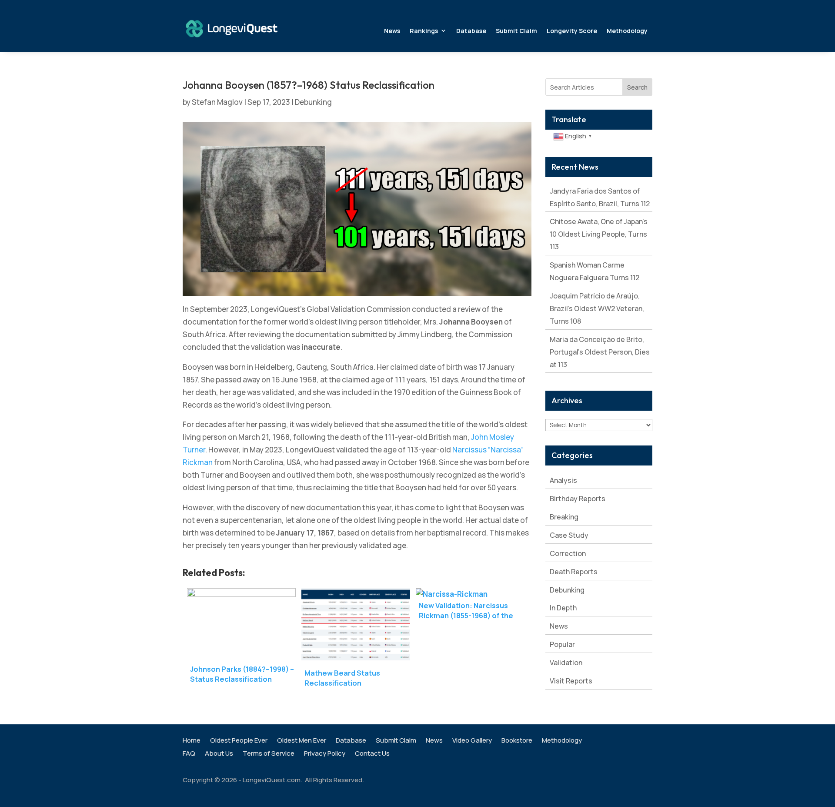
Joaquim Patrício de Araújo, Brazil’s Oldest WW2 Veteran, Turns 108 (597, 308)
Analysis (563, 480)
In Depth (563, 608)
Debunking (313, 102)
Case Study (569, 535)
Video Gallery (472, 741)
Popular (562, 644)
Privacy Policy (324, 754)
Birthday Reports (577, 498)
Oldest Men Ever (301, 741)
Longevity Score (572, 31)
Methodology (627, 31)
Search (637, 87)
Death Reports (574, 571)
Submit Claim (516, 31)
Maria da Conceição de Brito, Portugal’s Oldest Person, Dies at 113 (600, 352)
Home (191, 741)
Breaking (564, 517)
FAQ (189, 754)
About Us (219, 754)
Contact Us (372, 754)
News (392, 31)
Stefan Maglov (217, 102)
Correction (568, 553)
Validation (566, 662)
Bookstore (516, 741)
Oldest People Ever (238, 741)
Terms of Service (268, 754)
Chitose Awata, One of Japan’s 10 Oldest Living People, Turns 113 (599, 234)
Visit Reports (571, 681)
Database (471, 31)
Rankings (424, 31)
